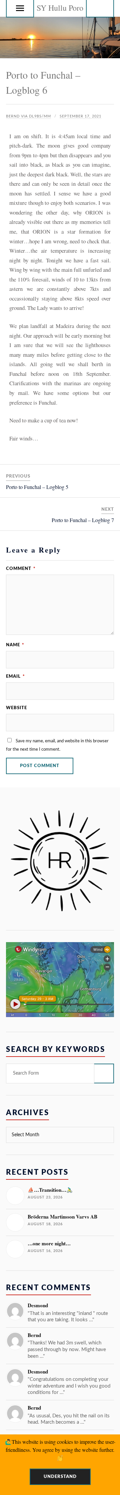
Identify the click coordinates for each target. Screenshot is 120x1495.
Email (15, 676)
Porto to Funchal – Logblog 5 (37, 486)
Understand (60, 1477)
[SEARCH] (104, 1073)
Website (16, 708)
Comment (21, 569)
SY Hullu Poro (60, 7)
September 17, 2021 (80, 116)
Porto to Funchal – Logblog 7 (83, 519)
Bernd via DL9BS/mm (28, 116)
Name (15, 645)
